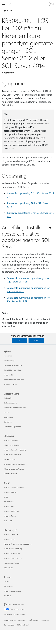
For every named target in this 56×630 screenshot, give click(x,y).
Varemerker (44, 620)
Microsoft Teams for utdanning (15, 450)
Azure (6, 497)
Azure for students (10, 474)
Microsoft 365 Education (12, 454)
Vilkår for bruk (33, 620)
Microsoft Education (11, 440)
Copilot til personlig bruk (13, 370)
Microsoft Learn (9, 539)
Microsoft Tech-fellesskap (13, 549)
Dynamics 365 (9, 502)
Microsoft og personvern (12, 591)
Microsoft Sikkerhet (11, 492)
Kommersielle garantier (12, 427)
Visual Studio (8, 568)
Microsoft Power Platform (13, 558)
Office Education (9, 459)
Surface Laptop (9, 360)
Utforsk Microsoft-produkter (14, 379)
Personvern (22, 620)
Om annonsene (9, 625)
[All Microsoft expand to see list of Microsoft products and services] (3, 4)
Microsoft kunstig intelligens (14, 487)
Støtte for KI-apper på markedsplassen (17, 544)
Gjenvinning (8, 422)
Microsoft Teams (10, 516)
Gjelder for (9, 72)
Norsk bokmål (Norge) (16, 604)
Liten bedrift (8, 521)
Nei (36, 340)
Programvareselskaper (12, 563)
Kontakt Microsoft (10, 620)
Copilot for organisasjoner (13, 365)
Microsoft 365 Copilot (11, 511)
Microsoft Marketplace (12, 553)
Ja (19, 340)
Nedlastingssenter (10, 403)
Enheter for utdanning (11, 445)
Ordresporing (8, 417)
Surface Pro (8, 356)
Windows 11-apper (10, 384)
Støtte (5, 10)
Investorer (7, 596)
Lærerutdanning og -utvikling (14, 464)
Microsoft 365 (9, 375)
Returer (6, 412)
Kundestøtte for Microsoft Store (15, 407)
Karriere (6, 581)
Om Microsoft (8, 586)
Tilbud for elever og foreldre (14, 469)
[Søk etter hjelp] (10, 3)
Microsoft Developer (11, 534)
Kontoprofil (7, 398)
